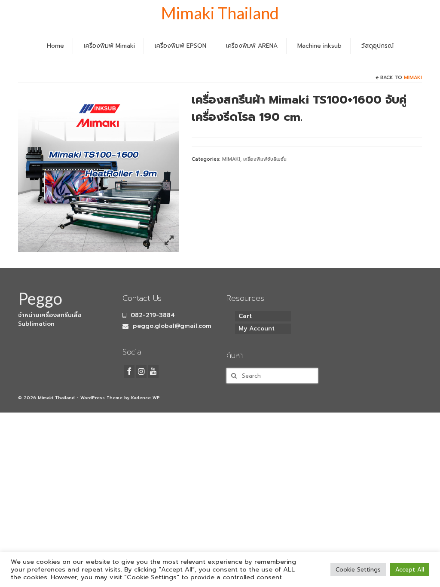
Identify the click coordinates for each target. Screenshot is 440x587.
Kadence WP (145, 397)
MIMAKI (413, 77)
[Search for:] (272, 375)
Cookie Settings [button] (358, 570)
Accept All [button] (409, 570)
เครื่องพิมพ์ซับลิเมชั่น (265, 159)
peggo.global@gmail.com (171, 325)
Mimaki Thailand (220, 13)
